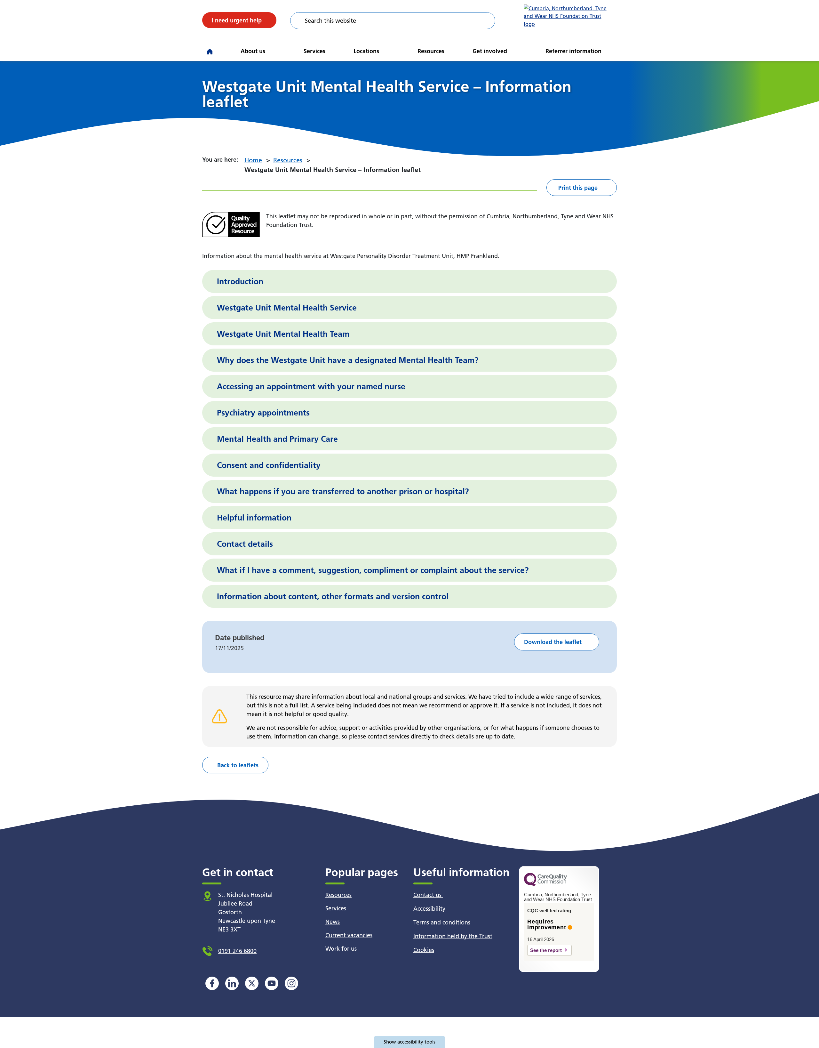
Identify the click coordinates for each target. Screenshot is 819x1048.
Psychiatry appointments (263, 412)
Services (314, 51)
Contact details (245, 544)
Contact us (428, 895)
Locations (366, 51)
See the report (546, 950)
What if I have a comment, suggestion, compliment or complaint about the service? (373, 570)
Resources (430, 51)
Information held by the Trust (452, 936)
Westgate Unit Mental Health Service (287, 307)
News (332, 921)
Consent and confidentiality (269, 465)
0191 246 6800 (237, 951)
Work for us (341, 948)
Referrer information (573, 51)
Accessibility (429, 908)
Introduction (240, 281)
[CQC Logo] (545, 884)
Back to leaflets (237, 765)
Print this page (578, 187)
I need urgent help (237, 20)
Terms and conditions (441, 922)
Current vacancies (348, 935)
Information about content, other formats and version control (333, 596)
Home (253, 160)
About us (253, 51)
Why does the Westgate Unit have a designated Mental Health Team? (348, 360)
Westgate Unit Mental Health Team (283, 334)
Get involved (490, 51)
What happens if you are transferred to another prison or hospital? (343, 491)
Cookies (423, 950)
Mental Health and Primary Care (277, 439)
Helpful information (254, 517)
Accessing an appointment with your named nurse (311, 386)
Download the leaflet (553, 642)
